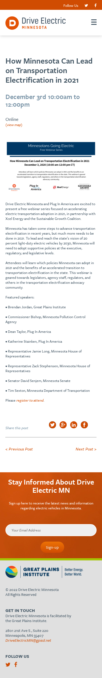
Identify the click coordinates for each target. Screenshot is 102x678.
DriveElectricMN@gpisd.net (28, 640)
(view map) (13, 124)
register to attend (30, 400)
